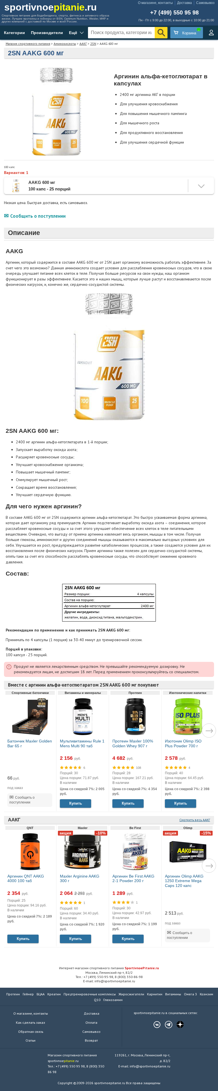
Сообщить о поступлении (38, 216)
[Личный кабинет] (211, 33)
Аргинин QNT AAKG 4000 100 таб (25, 878)
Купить (75, 803)
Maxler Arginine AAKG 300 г (79, 878)
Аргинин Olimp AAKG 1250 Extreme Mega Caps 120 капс (184, 881)
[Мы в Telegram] (166, 1025)
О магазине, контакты (155, 3)
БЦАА (41, 994)
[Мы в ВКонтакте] (154, 1025)
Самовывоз (205, 3)
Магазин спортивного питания (28, 43)
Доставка (184, 3)
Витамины (173, 994)
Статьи (30, 1040)
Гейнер (28, 994)
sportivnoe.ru (50, 7)
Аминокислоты (65, 43)
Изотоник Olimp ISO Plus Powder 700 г (183, 743)
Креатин (54, 994)
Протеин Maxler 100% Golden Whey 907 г (132, 743)
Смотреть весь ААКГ (194, 820)
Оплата (91, 1022)
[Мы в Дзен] (177, 1025)
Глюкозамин (113, 1000)
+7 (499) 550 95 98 (174, 13)
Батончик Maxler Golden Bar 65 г (29, 743)
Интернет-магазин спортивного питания (109, 968)
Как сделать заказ (30, 1022)
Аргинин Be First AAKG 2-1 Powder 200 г (133, 878)
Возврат (91, 1040)
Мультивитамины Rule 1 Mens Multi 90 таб (82, 743)
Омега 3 (190, 994)
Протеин (13, 994)
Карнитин (154, 994)
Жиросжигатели (131, 994)
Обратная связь (30, 1031)
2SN (93, 43)
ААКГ (83, 43)
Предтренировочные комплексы (90, 994)
